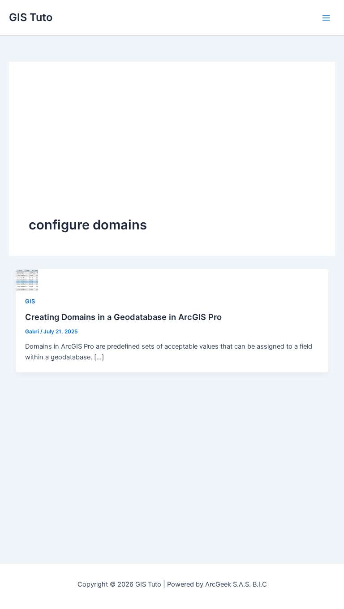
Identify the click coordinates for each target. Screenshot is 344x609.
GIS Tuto (30, 17)
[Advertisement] (172, 149)
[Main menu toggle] (326, 17)
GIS (30, 301)
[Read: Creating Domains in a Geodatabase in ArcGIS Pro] (27, 280)
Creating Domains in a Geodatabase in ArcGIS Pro (123, 317)
